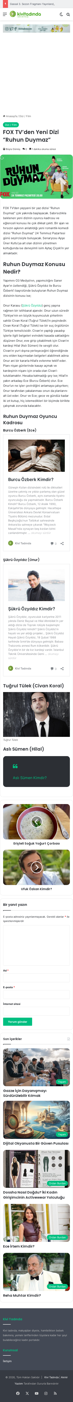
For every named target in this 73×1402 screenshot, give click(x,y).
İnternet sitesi (11, 1003)
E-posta (9, 987)
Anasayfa (11, 116)
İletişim (7, 1361)
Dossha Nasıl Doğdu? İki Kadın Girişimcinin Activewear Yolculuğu (34, 1195)
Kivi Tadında (51, 1377)
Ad (6, 970)
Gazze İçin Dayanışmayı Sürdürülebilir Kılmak (25, 1093)
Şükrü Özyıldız (32, 305)
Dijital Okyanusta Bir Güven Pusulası (36, 1143)
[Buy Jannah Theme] (36, 28)
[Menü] (5, 15)
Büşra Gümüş (13, 149)
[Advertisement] (36, 75)
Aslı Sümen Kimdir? (30, 778)
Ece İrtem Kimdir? (18, 1246)
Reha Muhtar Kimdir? (22, 1295)
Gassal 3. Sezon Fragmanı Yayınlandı (32, 4)
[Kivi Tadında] (25, 14)
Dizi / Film (25, 116)
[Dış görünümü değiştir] (61, 15)
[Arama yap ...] (68, 15)
